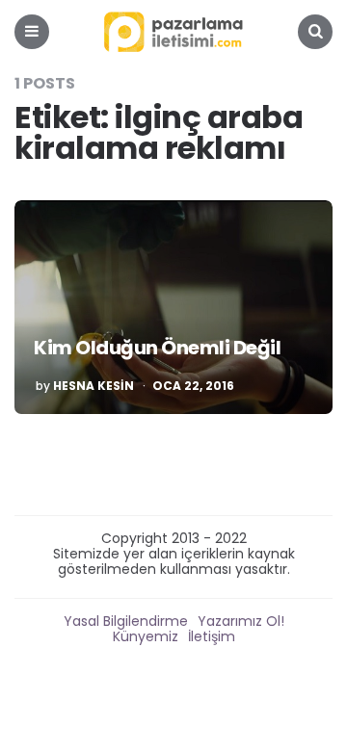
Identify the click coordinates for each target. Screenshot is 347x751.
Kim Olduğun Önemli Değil (157, 347)
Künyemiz (145, 636)
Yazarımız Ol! (241, 621)
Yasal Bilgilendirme (126, 621)
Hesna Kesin (93, 386)
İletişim (211, 636)
